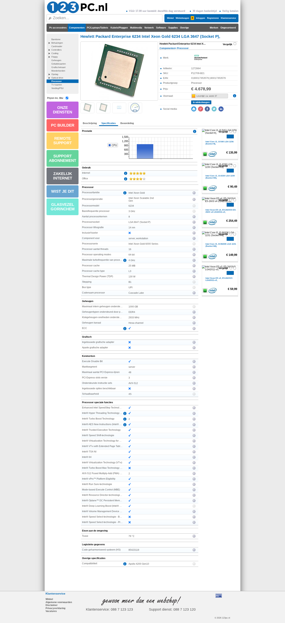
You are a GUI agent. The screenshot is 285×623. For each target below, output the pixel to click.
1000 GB (133, 306)
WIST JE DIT (62, 191)
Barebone (55, 39)
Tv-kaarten (56, 85)
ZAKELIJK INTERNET (62, 176)
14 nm (132, 227)
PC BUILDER (62, 125)
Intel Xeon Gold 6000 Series (143, 243)
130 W (132, 276)
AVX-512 (133, 383)
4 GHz (132, 260)
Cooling (54, 53)
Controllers (56, 50)
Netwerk (149, 28)
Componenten (77, 28)
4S (130, 394)
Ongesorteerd (228, 28)
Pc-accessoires (58, 28)
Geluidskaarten (58, 64)
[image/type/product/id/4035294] (119, 71)
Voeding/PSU (57, 88)
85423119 (134, 550)
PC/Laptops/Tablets (97, 28)
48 (130, 372)
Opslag (54, 74)
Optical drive (57, 78)
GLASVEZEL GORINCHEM (63, 206)
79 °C (132, 536)
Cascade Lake (136, 293)
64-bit (132, 254)
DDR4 (132, 312)
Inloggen (200, 18)
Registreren (213, 18)
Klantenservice (228, 18)
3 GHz (132, 211)
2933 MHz (134, 317)
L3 (130, 271)
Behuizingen (57, 43)
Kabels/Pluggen (119, 28)
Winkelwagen (184, 18)
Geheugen (56, 60)
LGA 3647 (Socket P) (139, 222)
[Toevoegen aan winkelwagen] (230, 136)
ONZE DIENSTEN (62, 109)
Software (161, 28)
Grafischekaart (58, 67)
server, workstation (138, 238)
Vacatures (51, 611)
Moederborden (58, 71)
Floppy (54, 57)
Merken (214, 28)
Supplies (173, 28)
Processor (56, 81)
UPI (130, 287)
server (132, 367)
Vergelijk (227, 44)
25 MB (132, 265)
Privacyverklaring (55, 608)
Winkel (170, 18)
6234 (131, 206)
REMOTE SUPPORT (62, 140)
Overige (184, 28)
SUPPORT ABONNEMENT (62, 158)
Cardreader (56, 46)
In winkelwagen (201, 102)
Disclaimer (52, 605)
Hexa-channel (136, 323)
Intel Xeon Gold (137, 193)
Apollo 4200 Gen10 (139, 564)
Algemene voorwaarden (59, 602)
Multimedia (136, 28)
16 (130, 249)
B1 (130, 282)
